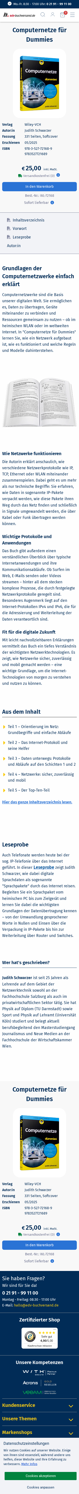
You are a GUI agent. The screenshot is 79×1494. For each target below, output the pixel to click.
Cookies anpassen (40, 1487)
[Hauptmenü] (74, 15)
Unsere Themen (19, 1419)
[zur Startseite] (18, 15)
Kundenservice (18, 1405)
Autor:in (14, 246)
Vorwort (20, 228)
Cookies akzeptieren (41, 1476)
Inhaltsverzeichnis (28, 220)
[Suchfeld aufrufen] (44, 14)
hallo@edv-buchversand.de (36, 1305)
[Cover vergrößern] (39, 83)
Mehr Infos (29, 1464)
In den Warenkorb (39, 186)
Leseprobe (22, 237)
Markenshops (17, 1432)
